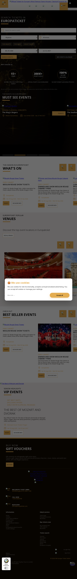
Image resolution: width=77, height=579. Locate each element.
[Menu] (9, 559)
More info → (11, 295)
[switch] (6, 568)
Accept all (59, 295)
